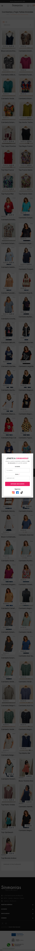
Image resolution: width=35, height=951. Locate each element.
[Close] (33, 453)
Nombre (17, 466)
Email (17, 474)
